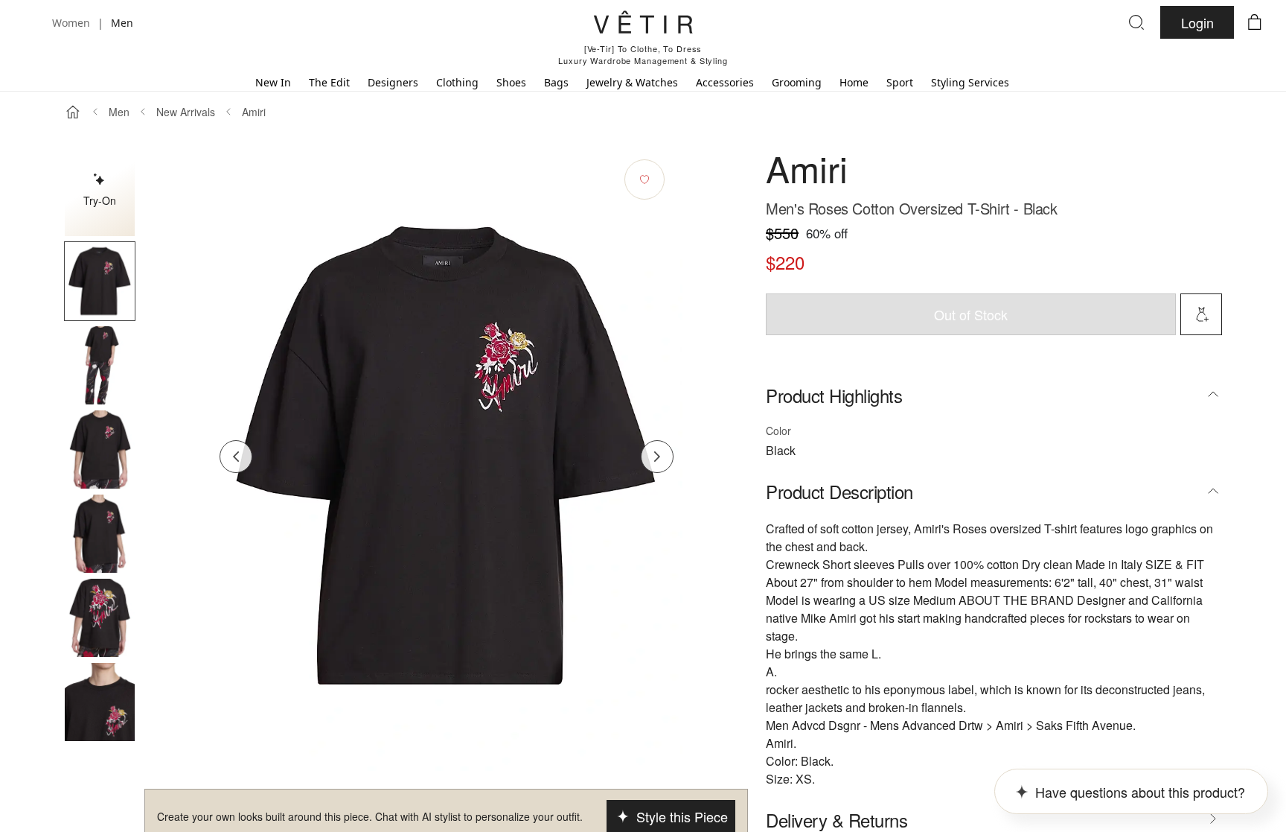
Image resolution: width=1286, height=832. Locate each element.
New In (273, 82)
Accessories (725, 82)
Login (1197, 22)
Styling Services (970, 82)
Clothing (457, 82)
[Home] (73, 112)
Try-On (99, 200)
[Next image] (657, 456)
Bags (556, 82)
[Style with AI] (1201, 314)
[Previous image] (236, 456)
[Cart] (1255, 22)
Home (853, 82)
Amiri (254, 111)
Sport (899, 82)
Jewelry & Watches (632, 82)
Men (119, 111)
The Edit (329, 82)
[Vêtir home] (643, 24)
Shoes (511, 82)
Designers (393, 82)
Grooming (797, 82)
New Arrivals (185, 111)
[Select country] (31, 22)
